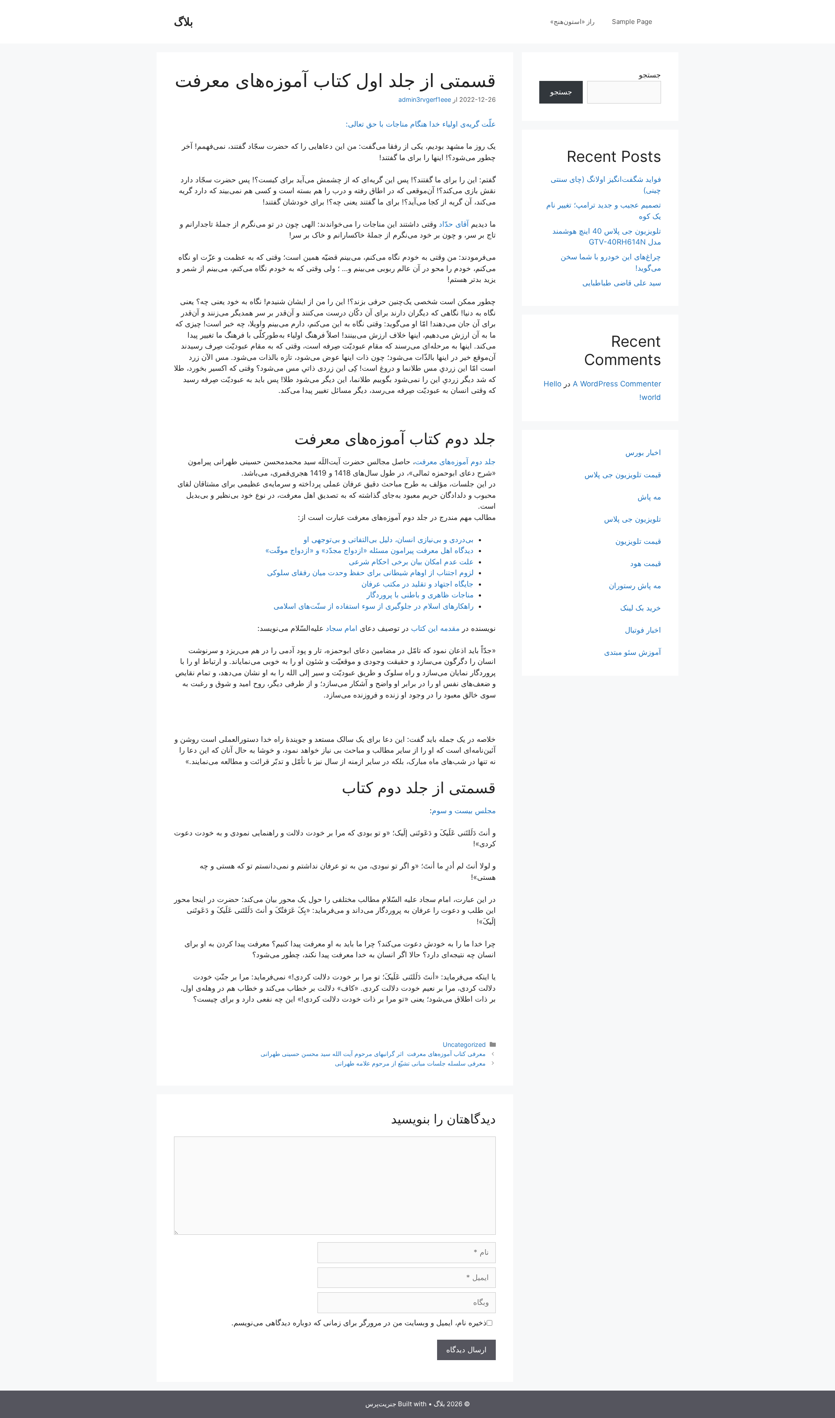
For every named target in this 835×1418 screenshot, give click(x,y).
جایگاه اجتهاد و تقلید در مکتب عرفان (417, 584)
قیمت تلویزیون (638, 541)
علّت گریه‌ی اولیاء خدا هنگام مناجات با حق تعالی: (421, 124)
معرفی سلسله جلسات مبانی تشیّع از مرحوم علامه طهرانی (410, 1063)
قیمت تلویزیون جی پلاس (622, 474)
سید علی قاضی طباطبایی (621, 282)
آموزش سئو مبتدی (632, 652)
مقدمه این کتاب (435, 628)
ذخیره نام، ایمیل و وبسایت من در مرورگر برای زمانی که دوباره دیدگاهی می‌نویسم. (359, 1322)
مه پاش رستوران (635, 585)
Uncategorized (464, 1044)
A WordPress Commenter (617, 383)
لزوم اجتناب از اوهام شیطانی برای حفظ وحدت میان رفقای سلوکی (370, 572)
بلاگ (183, 21)
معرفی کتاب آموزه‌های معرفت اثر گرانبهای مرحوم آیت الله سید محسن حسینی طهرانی (373, 1053)
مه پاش (649, 497)
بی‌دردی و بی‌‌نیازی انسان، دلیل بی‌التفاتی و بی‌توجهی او (389, 539)
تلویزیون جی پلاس (632, 519)
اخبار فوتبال (643, 630)
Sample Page (632, 21)
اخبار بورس (643, 452)
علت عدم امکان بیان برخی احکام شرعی (411, 561)
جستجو (650, 74)
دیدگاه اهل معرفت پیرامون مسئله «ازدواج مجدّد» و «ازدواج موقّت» (369, 550)
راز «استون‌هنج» (572, 21)
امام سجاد (341, 628)
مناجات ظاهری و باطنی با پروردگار (420, 594)
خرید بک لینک (640, 607)
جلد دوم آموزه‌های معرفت (455, 461)
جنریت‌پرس (380, 1404)
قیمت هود (645, 563)
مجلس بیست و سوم (464, 810)
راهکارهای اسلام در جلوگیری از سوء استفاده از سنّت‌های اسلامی (374, 606)
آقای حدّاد (454, 224)
